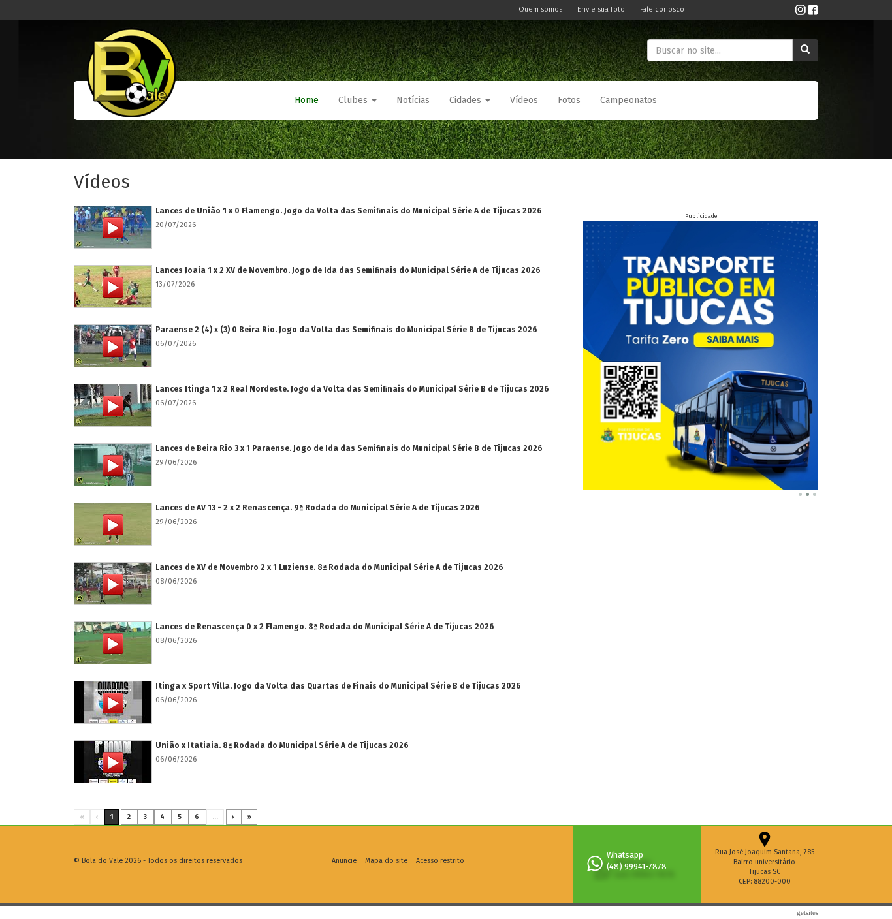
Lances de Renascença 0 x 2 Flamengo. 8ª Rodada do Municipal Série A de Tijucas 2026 (324, 626)
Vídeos (524, 100)
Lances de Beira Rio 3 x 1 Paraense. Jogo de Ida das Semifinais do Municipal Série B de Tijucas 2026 (349, 448)
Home (307, 100)
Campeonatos (628, 100)
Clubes (354, 100)
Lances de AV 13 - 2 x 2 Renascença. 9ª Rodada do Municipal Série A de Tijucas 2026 (317, 507)
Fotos (569, 100)
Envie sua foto (602, 9)
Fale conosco (662, 9)
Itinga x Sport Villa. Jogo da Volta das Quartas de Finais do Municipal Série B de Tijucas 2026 (338, 686)
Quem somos (541, 9)
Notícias (413, 100)
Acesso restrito (440, 860)
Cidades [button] (466, 100)
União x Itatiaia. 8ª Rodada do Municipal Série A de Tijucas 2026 (282, 745)
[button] (357, 100)
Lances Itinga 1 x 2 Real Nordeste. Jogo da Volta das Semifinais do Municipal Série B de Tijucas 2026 (352, 389)
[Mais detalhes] (113, 227)
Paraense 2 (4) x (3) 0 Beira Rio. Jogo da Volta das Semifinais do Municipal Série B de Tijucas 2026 (346, 329)
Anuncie (344, 860)
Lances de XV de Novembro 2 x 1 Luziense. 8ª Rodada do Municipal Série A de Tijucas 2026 (329, 567)
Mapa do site (386, 860)
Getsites (807, 912)
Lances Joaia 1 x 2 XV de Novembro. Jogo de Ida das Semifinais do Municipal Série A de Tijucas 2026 (348, 270)
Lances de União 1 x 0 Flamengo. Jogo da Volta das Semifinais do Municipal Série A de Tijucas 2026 (348, 210)
